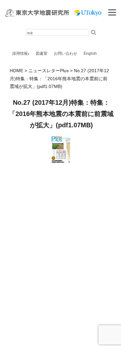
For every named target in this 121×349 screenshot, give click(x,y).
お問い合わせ (65, 53)
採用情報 (20, 53)
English (90, 53)
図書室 (41, 53)
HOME (16, 70)
